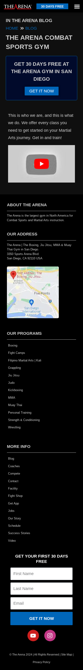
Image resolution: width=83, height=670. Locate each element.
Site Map (66, 654)
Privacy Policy (41, 662)
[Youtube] (33, 635)
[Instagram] (50, 635)
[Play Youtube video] (41, 164)
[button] (76, 6)
